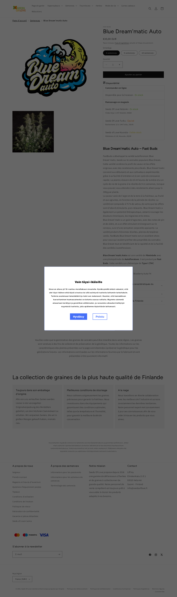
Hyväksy (78, 316)
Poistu (100, 316)
